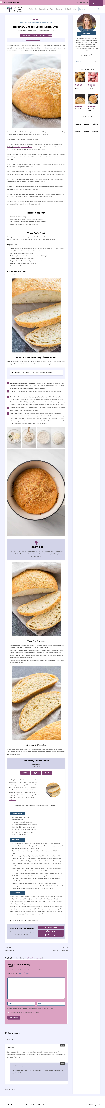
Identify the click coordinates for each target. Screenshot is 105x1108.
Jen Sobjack (23, 30)
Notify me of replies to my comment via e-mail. (24, 1012)
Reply (62, 1045)
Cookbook (68, 9)
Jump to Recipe (26, 35)
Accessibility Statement (25, 1105)
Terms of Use (6, 1105)
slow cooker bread (26, 147)
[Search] (95, 61)
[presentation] (80, 77)
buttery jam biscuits (13, 147)
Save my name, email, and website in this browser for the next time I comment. (31, 1008)
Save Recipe (48, 35)
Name (10, 1003)
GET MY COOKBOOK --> (11, 2)
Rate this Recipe (51, 927)
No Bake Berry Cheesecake (59, 949)
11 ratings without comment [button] (33, 958)
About (52, 9)
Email (40, 1003)
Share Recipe (51, 935)
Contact (45, 1105)
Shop (75, 9)
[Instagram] (77, 2)
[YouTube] (87, 2)
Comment (11, 976)
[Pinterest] (84, 2)
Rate (48, 773)
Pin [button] (37, 773)
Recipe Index (33, 9)
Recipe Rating (12, 973)
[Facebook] (80, 2)
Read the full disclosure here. (33, 40)
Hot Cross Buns (9, 949)
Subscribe (59, 9)
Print (26, 773)
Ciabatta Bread (79, 109)
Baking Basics (43, 9)
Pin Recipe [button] (38, 35)
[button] (33, 19)
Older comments (10, 1039)
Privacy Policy (37, 1105)
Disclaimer (14, 1105)
